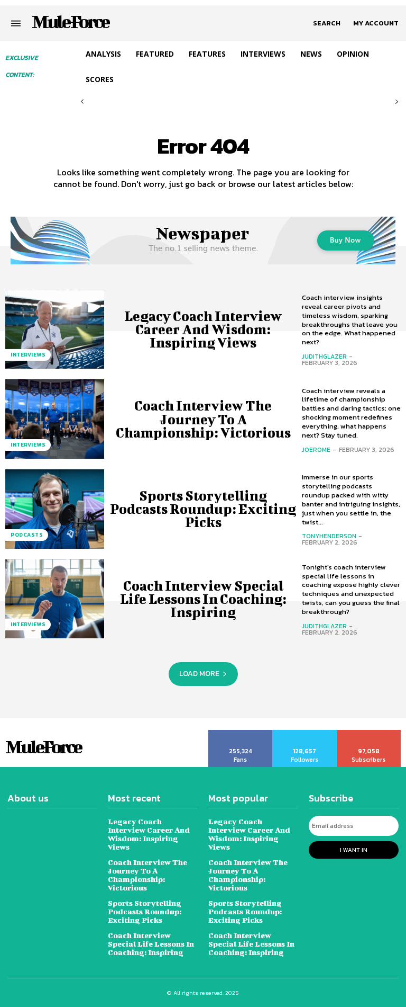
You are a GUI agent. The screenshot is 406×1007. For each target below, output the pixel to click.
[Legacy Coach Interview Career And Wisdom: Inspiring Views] (54, 329)
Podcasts (27, 535)
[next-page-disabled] (396, 102)
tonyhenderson (329, 536)
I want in (353, 849)
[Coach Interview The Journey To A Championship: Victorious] (54, 419)
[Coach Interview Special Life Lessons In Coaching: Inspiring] (54, 599)
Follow (305, 733)
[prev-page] (82, 102)
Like (240, 733)
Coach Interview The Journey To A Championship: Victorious (203, 419)
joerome (316, 450)
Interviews (28, 355)
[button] (326, 23)
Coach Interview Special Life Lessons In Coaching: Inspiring (203, 599)
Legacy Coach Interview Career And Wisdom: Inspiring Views (203, 329)
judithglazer (324, 356)
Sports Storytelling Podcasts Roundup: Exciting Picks (203, 509)
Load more (199, 673)
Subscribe (369, 733)
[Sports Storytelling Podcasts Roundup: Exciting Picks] (54, 509)
